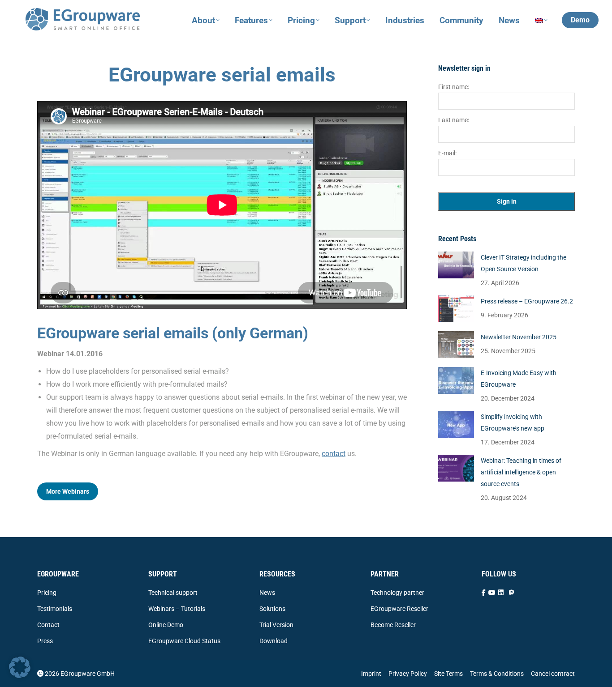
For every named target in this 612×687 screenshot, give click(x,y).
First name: (453, 86)
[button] (19, 667)
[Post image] (456, 265)
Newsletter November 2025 (518, 337)
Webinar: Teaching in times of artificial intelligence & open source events (521, 472)
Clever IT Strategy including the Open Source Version (523, 263)
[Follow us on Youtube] (492, 592)
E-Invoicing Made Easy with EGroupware (518, 378)
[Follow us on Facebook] (484, 592)
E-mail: (447, 153)
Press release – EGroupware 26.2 (527, 301)
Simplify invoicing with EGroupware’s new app (512, 422)
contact (333, 453)
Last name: (453, 120)
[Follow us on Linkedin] (501, 592)
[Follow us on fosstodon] (511, 592)
